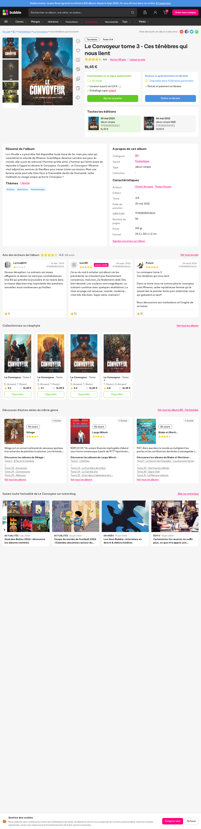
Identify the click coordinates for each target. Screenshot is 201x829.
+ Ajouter (25, 183)
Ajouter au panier (112, 98)
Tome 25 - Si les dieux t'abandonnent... (92, 475)
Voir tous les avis (189, 254)
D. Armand (10, 384)
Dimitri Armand (144, 186)
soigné (112, 90)
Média (142, 21)
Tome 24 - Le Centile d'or (84, 471)
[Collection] (145, 12)
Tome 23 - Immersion (15, 468)
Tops (125, 21)
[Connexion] (155, 12)
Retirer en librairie (170, 98)
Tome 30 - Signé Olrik (148, 471)
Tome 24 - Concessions (17, 471)
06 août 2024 (190, 263)
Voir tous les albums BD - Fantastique (178, 409)
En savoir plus (163, 3)
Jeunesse (53, 21)
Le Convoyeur (40, 31)
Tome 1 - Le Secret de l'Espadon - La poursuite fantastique (167, 460)
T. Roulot (22, 384)
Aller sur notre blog (188, 493)
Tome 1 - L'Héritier (80, 460)
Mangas (35, 21)
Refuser (191, 821)
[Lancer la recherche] (132, 12)
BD (6, 21)
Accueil (6, 31)
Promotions (72, 21)
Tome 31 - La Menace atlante (152, 475)
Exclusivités (92, 21)
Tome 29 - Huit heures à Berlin (153, 468)
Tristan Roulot (163, 186)
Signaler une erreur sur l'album (129, 241)
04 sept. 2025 (123, 263)
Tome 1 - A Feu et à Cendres (19, 460)
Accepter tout (172, 821)
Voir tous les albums (187, 325)
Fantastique (24, 31)
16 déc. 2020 (57, 263)
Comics (19, 21)
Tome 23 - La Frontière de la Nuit (88, 468)
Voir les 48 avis (118, 59)
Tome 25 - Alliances (15, 475)
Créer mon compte (185, 12)
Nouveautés (111, 21)
